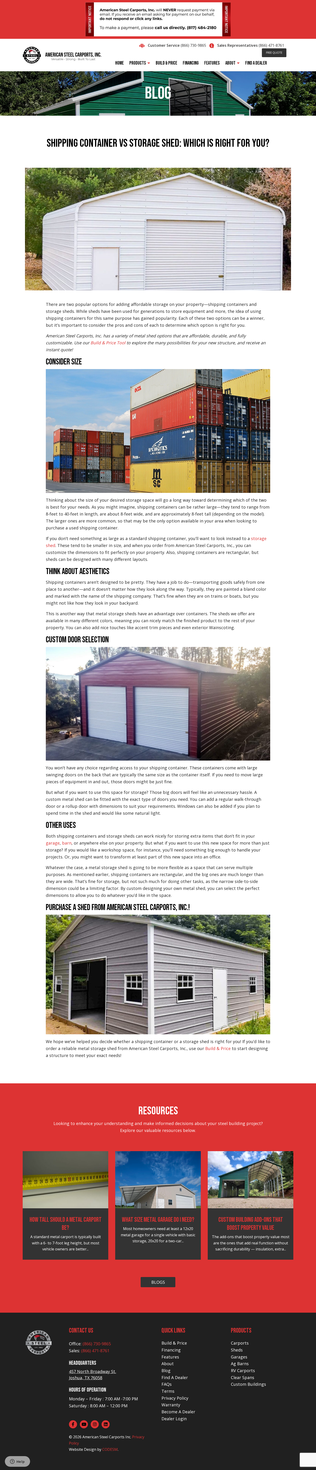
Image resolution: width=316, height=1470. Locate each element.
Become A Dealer (178, 1411)
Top (305, 1459)
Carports (240, 1343)
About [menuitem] (230, 63)
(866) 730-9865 (193, 45)
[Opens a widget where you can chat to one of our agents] (17, 1462)
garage (53, 843)
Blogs (158, 1282)
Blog (165, 1370)
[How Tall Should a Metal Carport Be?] (65, 1179)
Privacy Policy (174, 1398)
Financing (171, 1350)
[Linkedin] (106, 1424)
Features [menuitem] (212, 63)
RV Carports (243, 1370)
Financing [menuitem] (191, 63)
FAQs (166, 1384)
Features (170, 1357)
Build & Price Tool (107, 342)
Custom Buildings (248, 1384)
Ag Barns (240, 1363)
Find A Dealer (174, 1377)
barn (66, 843)
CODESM (110, 1449)
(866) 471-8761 (271, 45)
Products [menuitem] (137, 63)
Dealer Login (174, 1418)
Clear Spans (242, 1377)
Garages (239, 1357)
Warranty (170, 1405)
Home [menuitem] (119, 63)
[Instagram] (95, 1424)
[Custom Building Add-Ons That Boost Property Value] (250, 1179)
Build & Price (218, 1048)
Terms (167, 1391)
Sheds (237, 1350)
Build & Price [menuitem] (166, 63)
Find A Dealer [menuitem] (256, 63)
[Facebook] (73, 1424)
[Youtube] (84, 1424)
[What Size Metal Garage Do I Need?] (158, 1179)
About (167, 1363)
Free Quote (274, 53)
